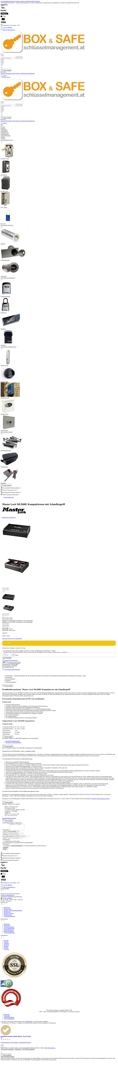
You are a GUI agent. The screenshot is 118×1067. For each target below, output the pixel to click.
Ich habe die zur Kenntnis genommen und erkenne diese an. (26, 845)
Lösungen (6, 943)
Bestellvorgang (7, 909)
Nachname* (6, 834)
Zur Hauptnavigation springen (32, 1)
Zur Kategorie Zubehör (7, 432)
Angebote (6, 944)
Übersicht (3, 73)
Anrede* (5, 831)
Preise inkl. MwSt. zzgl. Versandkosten (12, 638)
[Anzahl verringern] (5, 654)
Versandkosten (28, 1021)
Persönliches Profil (11, 73)
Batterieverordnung (9, 931)
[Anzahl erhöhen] (13, 654)
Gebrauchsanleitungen (9, 916)
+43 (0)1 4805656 (7, 898)
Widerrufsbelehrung (9, 929)
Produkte (6, 942)
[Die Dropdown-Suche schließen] (21, 57)
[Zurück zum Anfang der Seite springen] (2, 1046)
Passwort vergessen (9, 913)
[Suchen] (17, 57)
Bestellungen (31, 73)
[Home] (59, 125)
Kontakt (6, 947)
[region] (59, 574)
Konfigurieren (18, 1049)
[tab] (45, 675)
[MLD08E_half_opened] (16, 565)
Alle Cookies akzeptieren (28, 1049)
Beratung (6, 946)
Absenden (5, 847)
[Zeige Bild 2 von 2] (4, 591)
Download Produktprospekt (12, 741)
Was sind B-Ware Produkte (7, 1056)
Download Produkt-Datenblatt (10, 660)
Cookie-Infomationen (9, 932)
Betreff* (5, 822)
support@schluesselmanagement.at (100, 798)
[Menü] (2, 55)
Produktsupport (8, 915)
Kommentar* (6, 829)
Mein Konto (7, 907)
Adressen (18, 73)
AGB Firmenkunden (9, 928)
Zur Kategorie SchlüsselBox (8, 278)
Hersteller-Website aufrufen (9, 818)
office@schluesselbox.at (8, 895)
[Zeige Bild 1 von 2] (3, 591)
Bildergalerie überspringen (9, 517)
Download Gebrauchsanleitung (13, 742)
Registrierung (7, 912)
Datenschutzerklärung (17, 845)
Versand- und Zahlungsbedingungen (13, 910)
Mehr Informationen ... (50, 1048)
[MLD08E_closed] (16, 530)
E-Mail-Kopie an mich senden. (12, 841)
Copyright (6, 949)
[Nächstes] (7, 589)
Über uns (6, 940)
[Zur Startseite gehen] (43, 53)
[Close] (1, 1051)
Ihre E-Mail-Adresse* (8, 836)
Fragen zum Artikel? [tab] (10, 682)
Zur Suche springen (19, 1)
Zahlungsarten (24, 73)
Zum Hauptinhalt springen (7, 1)
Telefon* (5, 838)
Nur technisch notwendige (7, 1049)
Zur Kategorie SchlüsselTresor (8, 347)
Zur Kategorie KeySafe (7, 140)
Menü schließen (7, 70)
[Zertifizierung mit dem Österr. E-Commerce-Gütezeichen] (7, 987)
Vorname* (5, 833)
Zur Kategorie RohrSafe (7, 225)
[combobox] (8, 58)
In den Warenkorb (7, 658)
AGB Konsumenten (9, 927)
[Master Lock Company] (59, 511)
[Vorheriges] (3, 589)
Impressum (6, 924)
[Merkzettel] (2, 65)
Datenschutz (7, 925)
